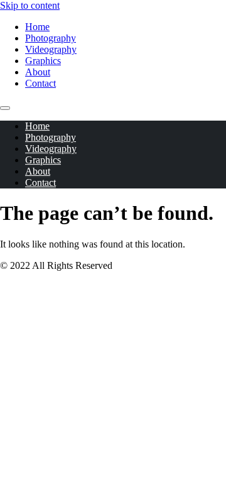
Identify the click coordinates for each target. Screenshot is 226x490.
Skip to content (30, 5)
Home (37, 26)
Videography (51, 49)
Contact (40, 83)
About (37, 72)
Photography (50, 38)
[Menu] (5, 108)
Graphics (43, 60)
